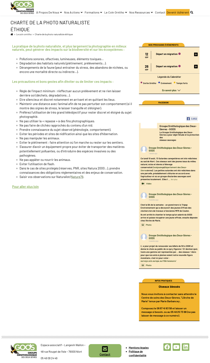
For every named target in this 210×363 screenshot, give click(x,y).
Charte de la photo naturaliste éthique (54, 34)
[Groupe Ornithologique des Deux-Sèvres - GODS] (149, 123)
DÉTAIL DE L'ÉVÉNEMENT (195, 54)
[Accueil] (11, 34)
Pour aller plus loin (25, 186)
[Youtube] (176, 347)
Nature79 (77, 177)
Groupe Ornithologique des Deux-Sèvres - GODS (170, 149)
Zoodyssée (157, 167)
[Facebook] (167, 347)
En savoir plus (169, 90)
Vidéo (148, 183)
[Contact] (105, 349)
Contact (105, 354)
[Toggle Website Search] (192, 12)
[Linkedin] (185, 347)
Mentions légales (139, 347)
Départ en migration (167, 53)
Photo (148, 224)
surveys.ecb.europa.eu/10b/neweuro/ (158, 261)
